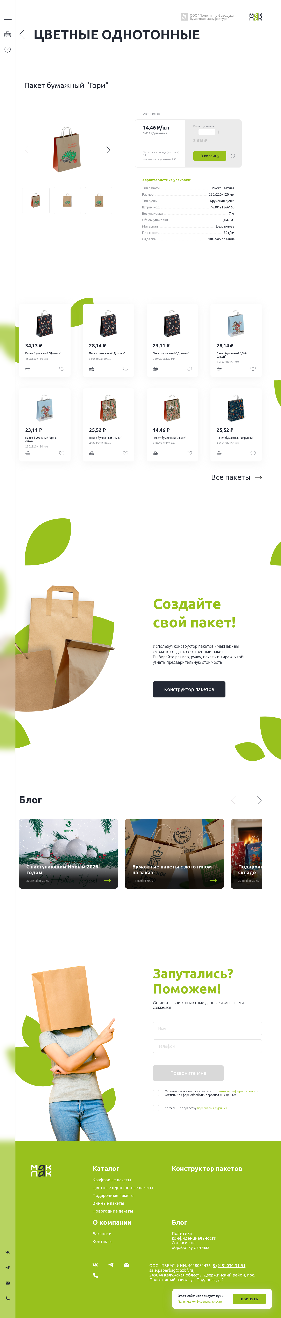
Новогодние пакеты (113, 1211)
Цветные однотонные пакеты (123, 1187)
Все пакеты (231, 477)
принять (249, 1298)
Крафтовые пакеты (112, 1179)
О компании (112, 1222)
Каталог (106, 1168)
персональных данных (212, 1108)
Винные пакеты (108, 1203)
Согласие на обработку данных (190, 1245)
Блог (179, 1222)
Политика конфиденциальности (200, 1301)
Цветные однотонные (117, 34)
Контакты (103, 1241)
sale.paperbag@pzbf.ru (171, 1270)
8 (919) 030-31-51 (229, 1265)
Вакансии (102, 1233)
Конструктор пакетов (189, 689)
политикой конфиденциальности (236, 1091)
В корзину (209, 156)
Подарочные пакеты (113, 1195)
